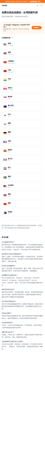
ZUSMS (4, 5)
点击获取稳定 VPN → (36, 1)
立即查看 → (36, 27)
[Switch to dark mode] (37, 5)
